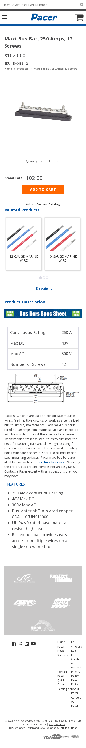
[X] (20, 643)
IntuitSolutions (68, 727)
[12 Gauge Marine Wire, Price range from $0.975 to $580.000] (24, 237)
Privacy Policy (75, 674)
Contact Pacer (62, 674)
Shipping (62, 655)
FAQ (74, 642)
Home (61, 642)
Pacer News (60, 648)
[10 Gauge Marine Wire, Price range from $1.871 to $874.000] (63, 237)
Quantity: (32, 161)
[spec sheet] (43, 313)
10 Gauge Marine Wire (62, 258)
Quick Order (61, 682)
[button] (43, 204)
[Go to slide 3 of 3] (47, 277)
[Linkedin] (27, 643)
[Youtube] (33, 643)
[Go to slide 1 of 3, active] (40, 277)
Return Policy (75, 682)
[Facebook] (14, 643)
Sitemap (47, 720)
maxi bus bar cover (51, 462)
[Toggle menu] (6, 16)
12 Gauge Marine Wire (23, 258)
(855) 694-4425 (57, 724)
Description (45, 288)
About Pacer (75, 691)
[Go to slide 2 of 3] (44, 277)
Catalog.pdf (64, 689)
